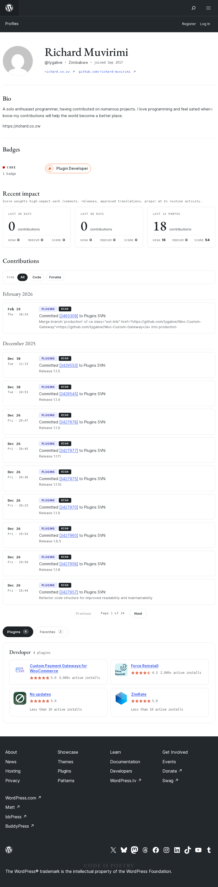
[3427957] (68, 592)
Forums (55, 277)
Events (169, 761)
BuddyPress (19, 826)
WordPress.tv (126, 780)
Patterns (66, 780)
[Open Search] (193, 8)
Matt (12, 807)
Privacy (12, 780)
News (10, 761)
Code (36, 277)
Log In (205, 24)
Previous (83, 613)
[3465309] (68, 315)
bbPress (16, 816)
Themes (65, 761)
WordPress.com (23, 798)
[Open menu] (209, 8)
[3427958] (68, 564)
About (11, 752)
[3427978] (68, 422)
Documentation (125, 761)
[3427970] (68, 507)
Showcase (68, 752)
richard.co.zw (58, 71)
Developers (121, 771)
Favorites (50, 632)
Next (138, 613)
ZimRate (138, 694)
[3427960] (68, 535)
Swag (170, 780)
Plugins (17, 632)
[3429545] (68, 393)
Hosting (12, 771)
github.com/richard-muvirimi (105, 71)
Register (189, 24)
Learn (115, 752)
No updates (40, 694)
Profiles (12, 23)
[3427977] (68, 450)
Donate (172, 771)
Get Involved (175, 752)
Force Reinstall (144, 665)
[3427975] (68, 478)
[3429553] (68, 365)
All (22, 277)
